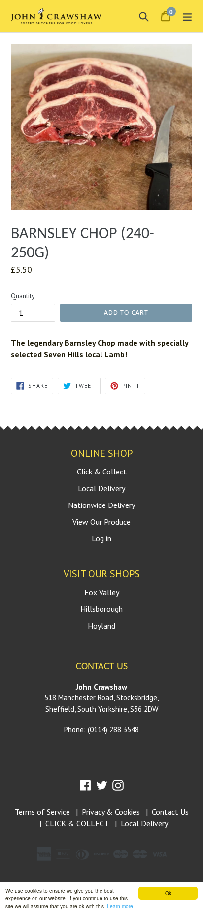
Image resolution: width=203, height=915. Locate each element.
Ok (168, 893)
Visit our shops (102, 574)
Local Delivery (101, 488)
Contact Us (170, 812)
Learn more (120, 906)
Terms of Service (42, 812)
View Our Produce (101, 522)
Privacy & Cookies (111, 812)
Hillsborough (101, 609)
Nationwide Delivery (101, 505)
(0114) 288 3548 (113, 729)
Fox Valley (101, 592)
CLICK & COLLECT (77, 823)
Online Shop (102, 453)
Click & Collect (102, 471)
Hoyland (101, 626)
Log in (101, 538)
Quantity (23, 295)
